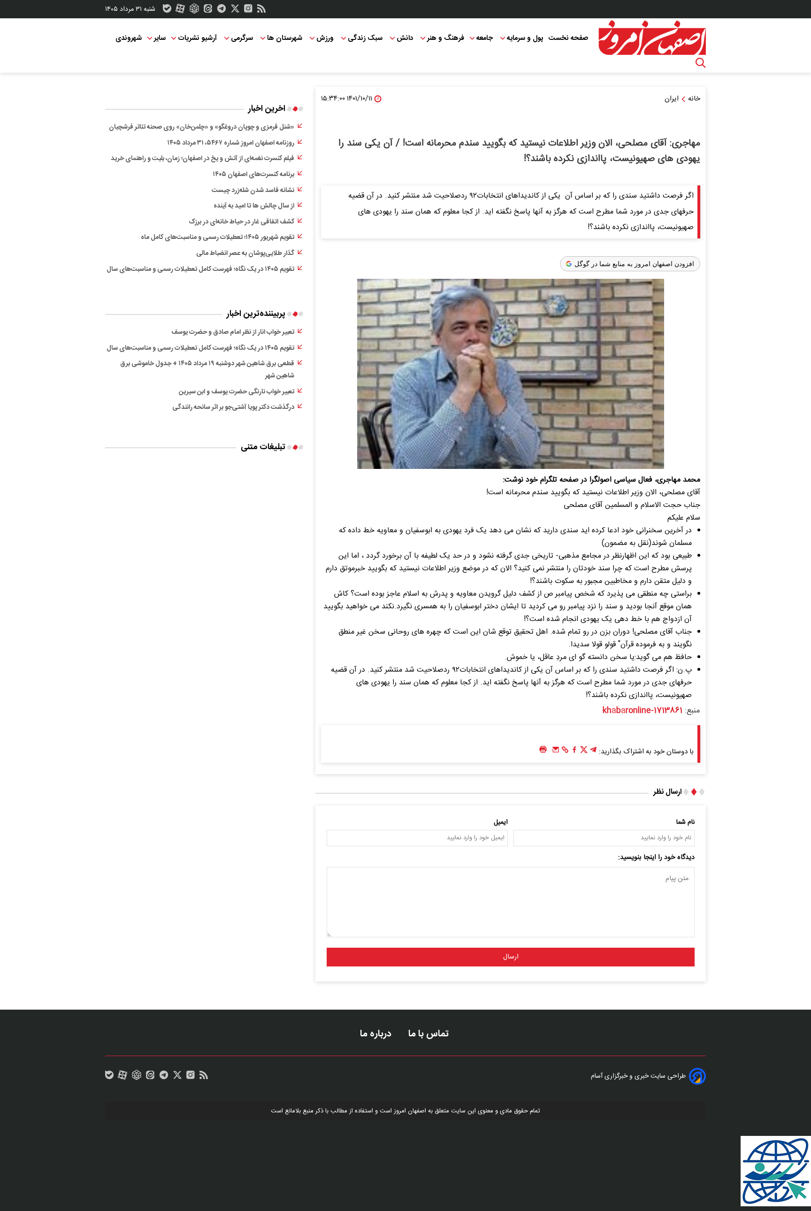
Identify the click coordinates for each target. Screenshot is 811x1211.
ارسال (511, 957)
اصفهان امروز (410, 1111)
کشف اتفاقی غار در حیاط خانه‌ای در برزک (241, 222)
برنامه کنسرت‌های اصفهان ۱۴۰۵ (253, 174)
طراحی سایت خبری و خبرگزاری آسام (638, 1076)
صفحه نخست (568, 38)
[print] (543, 749)
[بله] (167, 10)
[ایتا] (208, 10)
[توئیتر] (235, 10)
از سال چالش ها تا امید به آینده (254, 206)
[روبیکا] (194, 10)
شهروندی (128, 38)
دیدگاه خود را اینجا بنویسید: (656, 857)
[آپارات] (180, 11)
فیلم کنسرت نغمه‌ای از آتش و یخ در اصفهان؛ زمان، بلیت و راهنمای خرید (202, 158)
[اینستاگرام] (248, 11)
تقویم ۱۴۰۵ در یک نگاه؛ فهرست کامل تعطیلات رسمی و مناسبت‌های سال (200, 269)
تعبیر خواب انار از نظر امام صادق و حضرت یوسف (232, 332)
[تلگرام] (221, 10)
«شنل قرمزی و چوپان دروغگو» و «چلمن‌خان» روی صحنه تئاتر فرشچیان (201, 127)
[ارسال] (555, 752)
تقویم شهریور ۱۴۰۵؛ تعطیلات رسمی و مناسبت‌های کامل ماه (217, 237)
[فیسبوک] (574, 752)
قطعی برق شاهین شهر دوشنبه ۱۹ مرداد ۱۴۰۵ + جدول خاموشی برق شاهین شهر (207, 370)
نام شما (685, 822)
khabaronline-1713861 (642, 710)
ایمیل (501, 822)
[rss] (261, 11)
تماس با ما (429, 1034)
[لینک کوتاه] (565, 752)
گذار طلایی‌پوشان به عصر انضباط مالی (245, 253)
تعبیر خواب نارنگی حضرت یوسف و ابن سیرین (236, 392)
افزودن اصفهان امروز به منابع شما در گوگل (634, 264)
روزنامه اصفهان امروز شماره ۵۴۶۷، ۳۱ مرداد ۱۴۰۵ (230, 143)
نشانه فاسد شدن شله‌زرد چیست (253, 190)
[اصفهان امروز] (652, 38)
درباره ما (377, 1034)
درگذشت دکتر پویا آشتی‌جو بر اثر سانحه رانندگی (233, 407)
